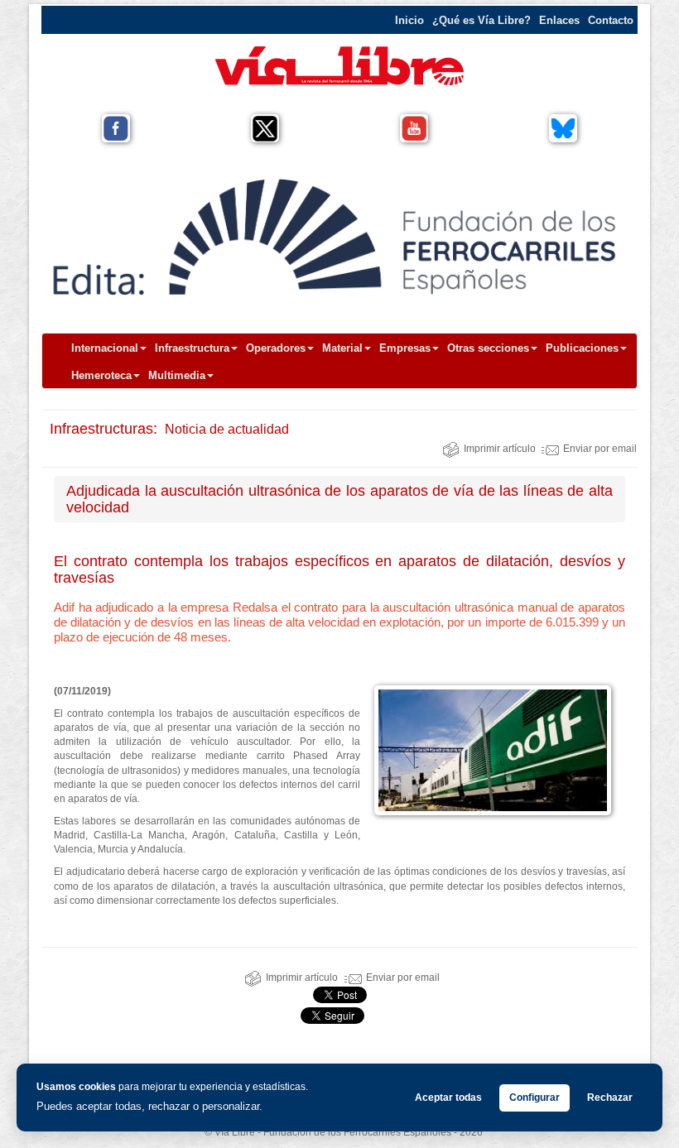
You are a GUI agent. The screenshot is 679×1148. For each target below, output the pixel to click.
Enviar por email (600, 448)
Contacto (610, 20)
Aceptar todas (448, 1097)
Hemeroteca (101, 375)
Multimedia (176, 375)
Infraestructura (192, 348)
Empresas (405, 348)
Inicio (409, 20)
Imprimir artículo (500, 448)
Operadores (276, 348)
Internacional (104, 348)
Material (342, 348)
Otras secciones (488, 348)
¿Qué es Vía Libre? (481, 20)
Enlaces (559, 20)
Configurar (534, 1097)
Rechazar (610, 1097)
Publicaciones (582, 348)
